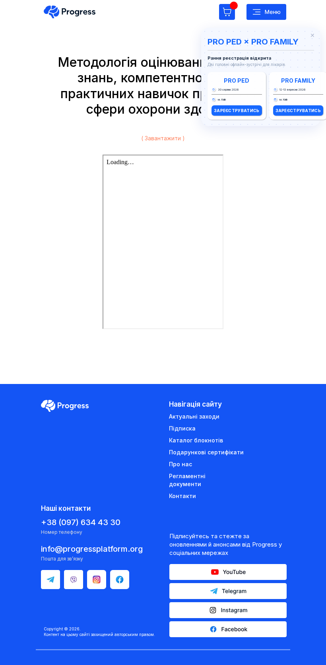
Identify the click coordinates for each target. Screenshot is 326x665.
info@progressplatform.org (92, 549)
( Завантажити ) (163, 138)
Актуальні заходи (194, 416)
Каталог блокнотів (196, 440)
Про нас (180, 464)
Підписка (182, 428)
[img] (69, 12)
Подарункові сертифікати (206, 452)
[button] (266, 12)
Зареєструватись (237, 110)
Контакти (182, 495)
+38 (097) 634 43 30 (80, 522)
